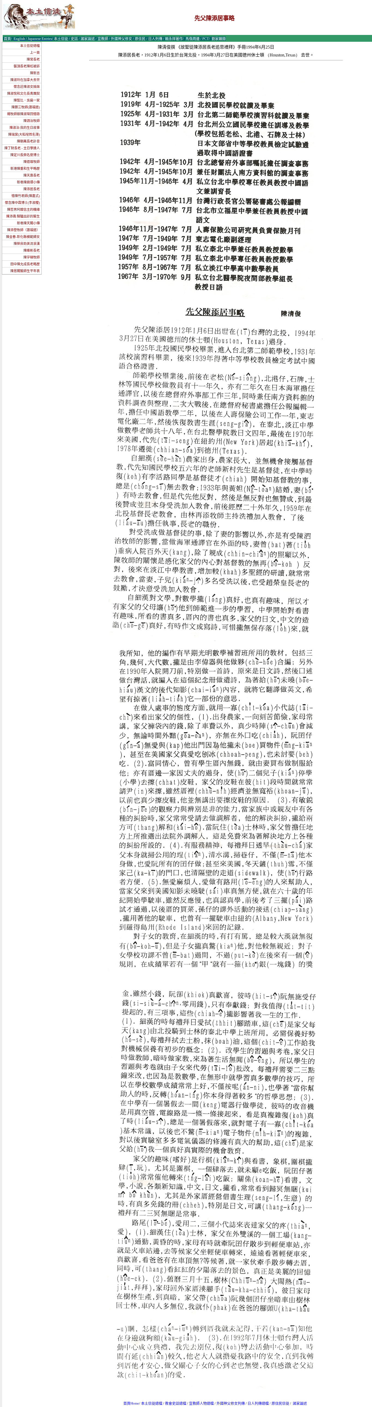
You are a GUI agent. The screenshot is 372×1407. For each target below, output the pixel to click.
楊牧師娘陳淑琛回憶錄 (23, 114)
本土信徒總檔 (30, 46)
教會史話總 (174, 1403)
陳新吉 (35, 73)
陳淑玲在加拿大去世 (25, 80)
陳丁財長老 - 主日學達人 (22, 148)
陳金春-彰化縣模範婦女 (23, 237)
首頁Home (131, 1403)
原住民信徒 (280, 1403)
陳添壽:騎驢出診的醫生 (23, 216)
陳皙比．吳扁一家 (27, 100)
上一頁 (35, 53)
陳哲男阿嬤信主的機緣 (23, 210)
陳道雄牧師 (31, 162)
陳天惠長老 (31, 175)
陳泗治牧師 (31, 121)
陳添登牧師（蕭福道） (23, 230)
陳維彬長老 (31, 250)
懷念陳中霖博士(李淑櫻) (22, 203)
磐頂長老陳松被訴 (27, 66)
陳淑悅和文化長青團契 (23, 94)
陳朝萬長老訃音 (28, 141)
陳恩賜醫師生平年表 (25, 271)
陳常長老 (33, 59)
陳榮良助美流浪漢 (27, 244)
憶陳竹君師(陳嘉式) (25, 196)
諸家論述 (300, 1403)
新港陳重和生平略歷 (25, 169)
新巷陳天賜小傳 (28, 223)
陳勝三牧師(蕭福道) (25, 107)
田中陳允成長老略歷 (25, 264)
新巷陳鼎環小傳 (28, 182)
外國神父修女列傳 (231, 1403)
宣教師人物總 (199, 1403)
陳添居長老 (31, 189)
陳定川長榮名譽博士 (25, 155)
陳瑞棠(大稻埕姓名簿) (24, 134)
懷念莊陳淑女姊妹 (27, 87)
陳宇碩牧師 (31, 257)
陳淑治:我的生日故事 (25, 128)
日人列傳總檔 (258, 1403)
